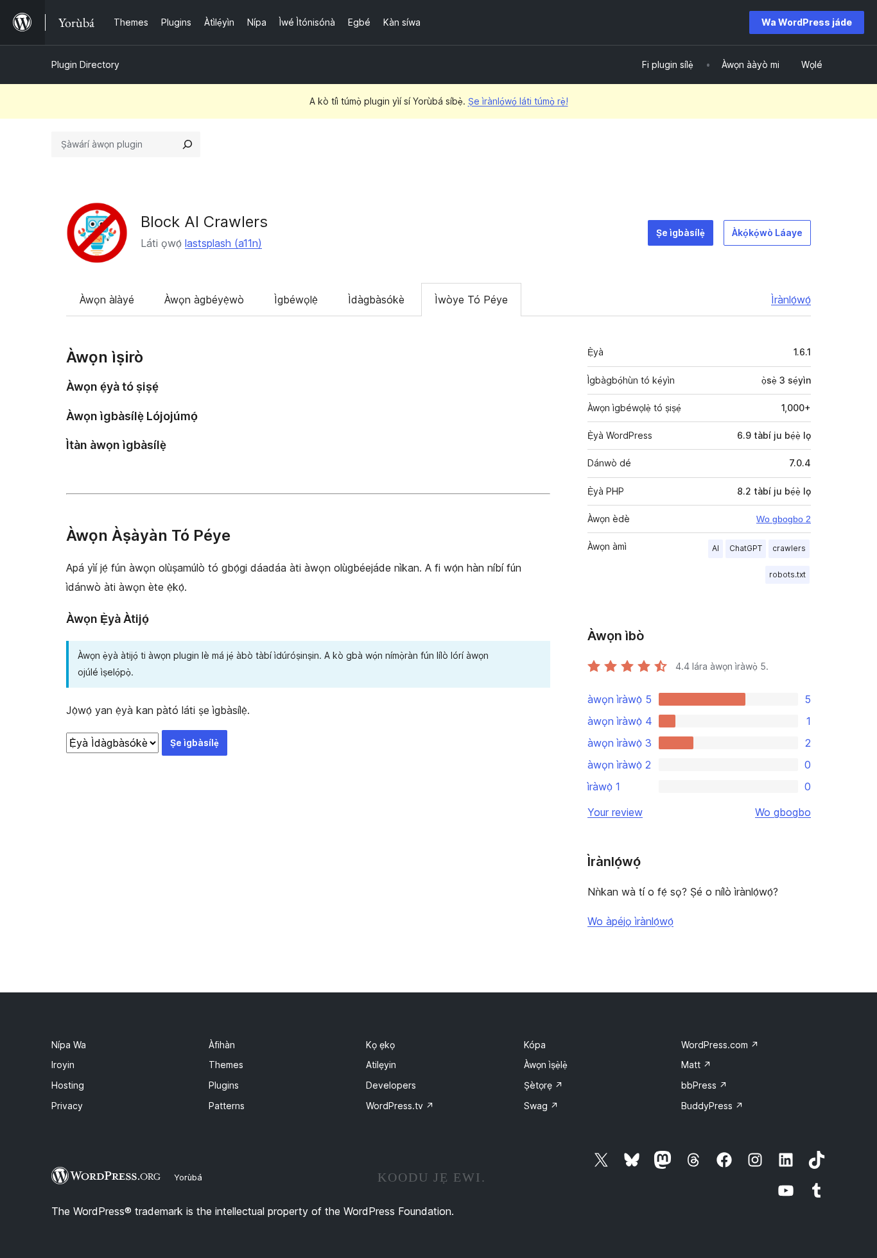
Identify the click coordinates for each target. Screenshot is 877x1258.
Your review (615, 812)
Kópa (535, 1044)
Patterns (227, 1105)
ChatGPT (745, 548)
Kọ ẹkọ (380, 1044)
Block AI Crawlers (204, 221)
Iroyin (62, 1064)
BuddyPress (712, 1105)
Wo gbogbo (783, 812)
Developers (391, 1085)
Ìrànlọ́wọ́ (791, 299)
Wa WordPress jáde (806, 22)
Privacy (67, 1105)
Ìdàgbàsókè (376, 299)
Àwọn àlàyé (107, 299)
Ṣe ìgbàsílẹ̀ (680, 232)
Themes (226, 1064)
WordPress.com (720, 1044)
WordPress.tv (400, 1105)
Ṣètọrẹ (543, 1085)
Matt (696, 1064)
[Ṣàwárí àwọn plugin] (187, 144)
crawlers (789, 548)
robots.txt (787, 574)
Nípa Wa (68, 1044)
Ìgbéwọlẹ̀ (296, 299)
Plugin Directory (85, 64)
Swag (541, 1105)
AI (715, 548)
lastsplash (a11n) (223, 243)
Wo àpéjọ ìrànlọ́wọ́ (630, 921)
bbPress (704, 1085)
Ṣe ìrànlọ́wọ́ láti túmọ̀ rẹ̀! (518, 101)
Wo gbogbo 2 (783, 519)
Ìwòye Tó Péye (471, 299)
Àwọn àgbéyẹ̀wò (204, 299)
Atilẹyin (381, 1064)
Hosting (67, 1085)
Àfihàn (222, 1044)
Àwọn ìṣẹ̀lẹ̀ (546, 1064)
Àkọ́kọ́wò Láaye (767, 232)
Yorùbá (188, 1177)
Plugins (224, 1085)
